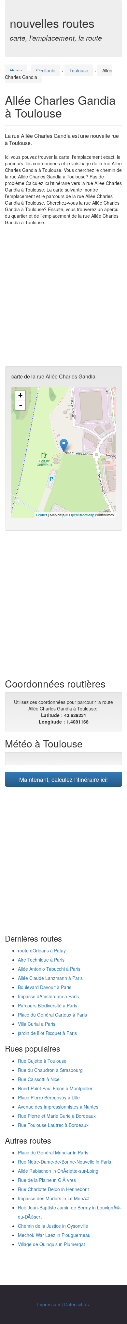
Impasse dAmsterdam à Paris (48, 996)
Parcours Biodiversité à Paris (47, 1005)
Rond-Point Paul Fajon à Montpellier (55, 1088)
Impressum (48, 1304)
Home (16, 70)
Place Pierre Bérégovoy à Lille (49, 1097)
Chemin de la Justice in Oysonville (53, 1226)
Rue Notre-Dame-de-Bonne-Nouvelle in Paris (64, 1161)
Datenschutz (77, 1304)
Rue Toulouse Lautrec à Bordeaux (53, 1125)
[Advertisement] (63, 296)
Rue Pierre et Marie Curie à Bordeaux (57, 1116)
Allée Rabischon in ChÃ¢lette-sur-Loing (58, 1171)
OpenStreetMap (81, 514)
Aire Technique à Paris (41, 959)
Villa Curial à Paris (36, 1024)
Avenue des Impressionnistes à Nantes (58, 1106)
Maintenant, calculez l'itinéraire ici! (63, 779)
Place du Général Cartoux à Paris (52, 1014)
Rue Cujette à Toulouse (42, 1060)
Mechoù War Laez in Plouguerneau (54, 1235)
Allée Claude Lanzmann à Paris (50, 978)
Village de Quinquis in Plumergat (51, 1244)
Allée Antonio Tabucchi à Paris (49, 968)
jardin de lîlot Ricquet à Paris (47, 1033)
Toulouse (78, 70)
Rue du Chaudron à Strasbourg (50, 1070)
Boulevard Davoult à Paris (44, 987)
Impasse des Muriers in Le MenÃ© (53, 1198)
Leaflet (41, 514)
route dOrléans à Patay (42, 950)
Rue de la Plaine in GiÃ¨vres (47, 1180)
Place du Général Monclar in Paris (53, 1152)
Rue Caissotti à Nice (39, 1079)
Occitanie (45, 70)
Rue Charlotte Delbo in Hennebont (53, 1189)
